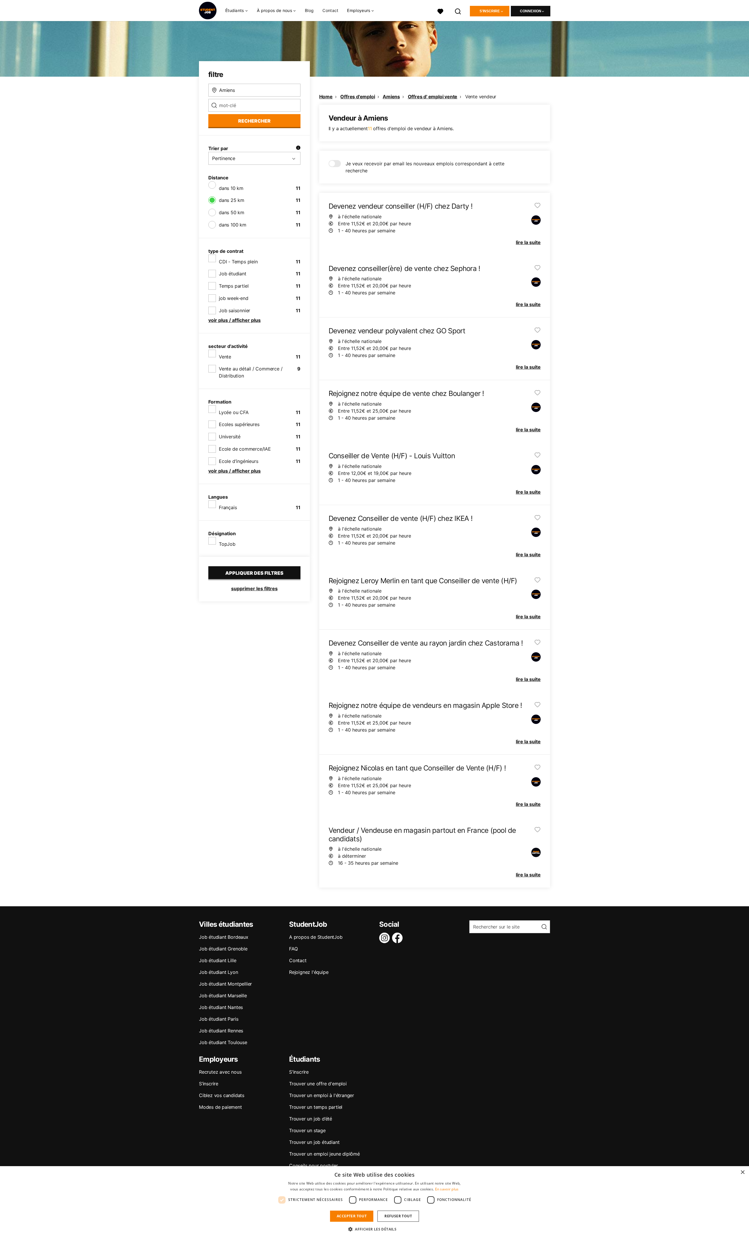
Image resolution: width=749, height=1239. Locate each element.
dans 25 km (231, 200)
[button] (374, 1229)
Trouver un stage (307, 1130)
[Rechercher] (458, 10)
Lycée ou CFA (234, 412)
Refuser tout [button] (398, 1216)
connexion (530, 11)
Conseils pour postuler (313, 1165)
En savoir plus (447, 1189)
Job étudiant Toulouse (223, 1042)
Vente (225, 357)
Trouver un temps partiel (315, 1107)
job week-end (233, 298)
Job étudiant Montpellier (225, 984)
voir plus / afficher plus (234, 320)
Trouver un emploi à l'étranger (321, 1095)
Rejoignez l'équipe (308, 972)
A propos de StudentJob (316, 937)
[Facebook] (398, 938)
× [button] (742, 1172)
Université (229, 437)
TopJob (227, 544)
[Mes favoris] (440, 10)
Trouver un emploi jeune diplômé (324, 1154)
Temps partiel (233, 286)
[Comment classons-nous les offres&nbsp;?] (298, 148)
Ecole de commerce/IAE (245, 449)
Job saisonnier (234, 310)
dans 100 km (232, 225)
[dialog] (374, 1202)
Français (228, 507)
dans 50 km (231, 212)
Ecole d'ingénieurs (238, 461)
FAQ (293, 949)
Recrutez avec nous (220, 1072)
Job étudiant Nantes (221, 1007)
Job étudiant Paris (218, 1019)
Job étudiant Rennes (221, 1031)
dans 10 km (231, 188)
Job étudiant (232, 274)
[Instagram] (385, 938)
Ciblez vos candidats (221, 1095)
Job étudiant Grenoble (223, 949)
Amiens (391, 96)
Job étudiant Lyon (218, 972)
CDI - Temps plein (238, 262)
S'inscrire (490, 11)
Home (326, 96)
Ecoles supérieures (239, 424)
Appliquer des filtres (254, 573)
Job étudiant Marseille (223, 995)
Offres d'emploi (357, 96)
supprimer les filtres (254, 588)
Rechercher (254, 121)
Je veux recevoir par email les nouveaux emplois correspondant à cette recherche (425, 167)
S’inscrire (208, 1084)
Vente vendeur (480, 96)
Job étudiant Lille (217, 960)
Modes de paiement (220, 1107)
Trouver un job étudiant (314, 1142)
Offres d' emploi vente (433, 96)
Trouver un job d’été (310, 1119)
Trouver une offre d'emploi (318, 1084)
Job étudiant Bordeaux (223, 937)
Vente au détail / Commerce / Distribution (250, 372)
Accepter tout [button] (352, 1216)
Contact (330, 10)
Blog (309, 10)
